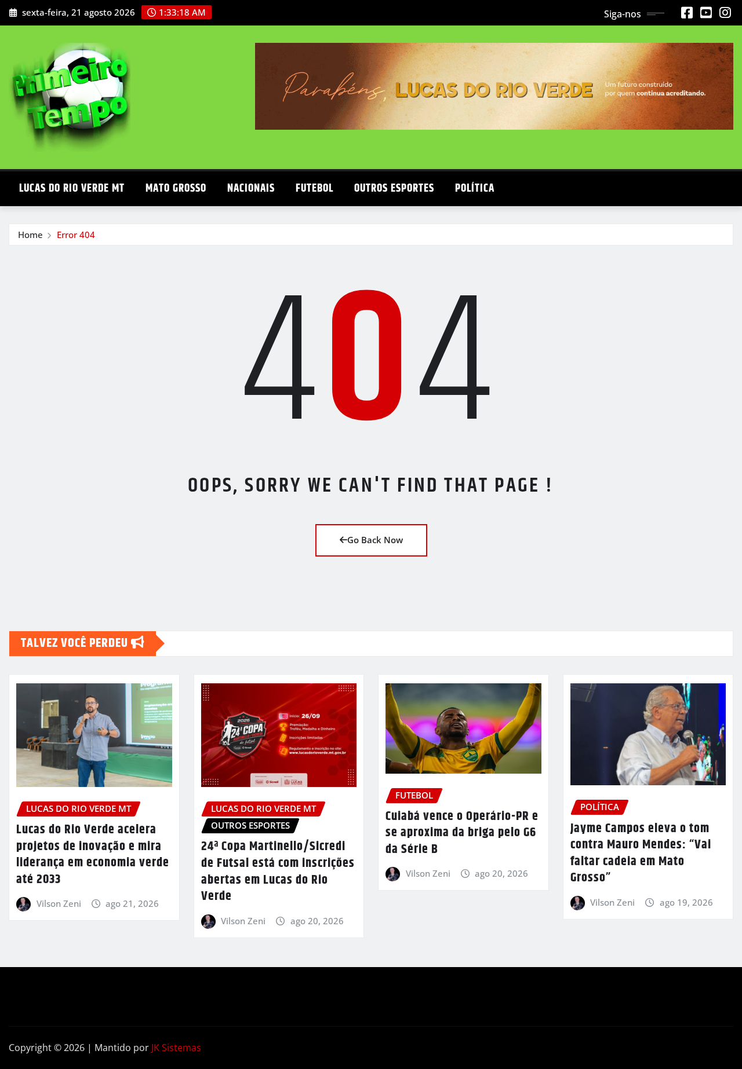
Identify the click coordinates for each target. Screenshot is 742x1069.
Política (474, 188)
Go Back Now (375, 540)
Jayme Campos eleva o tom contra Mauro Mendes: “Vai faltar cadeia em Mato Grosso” (640, 853)
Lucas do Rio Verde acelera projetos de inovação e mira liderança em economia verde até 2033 (92, 854)
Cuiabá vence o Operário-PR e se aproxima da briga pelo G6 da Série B (462, 833)
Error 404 (76, 234)
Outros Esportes (394, 188)
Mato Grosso (176, 188)
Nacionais (251, 188)
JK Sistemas (176, 1047)
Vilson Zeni (59, 903)
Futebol (314, 188)
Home (30, 234)
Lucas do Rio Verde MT (72, 188)
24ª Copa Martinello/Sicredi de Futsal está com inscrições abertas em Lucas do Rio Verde (278, 871)
